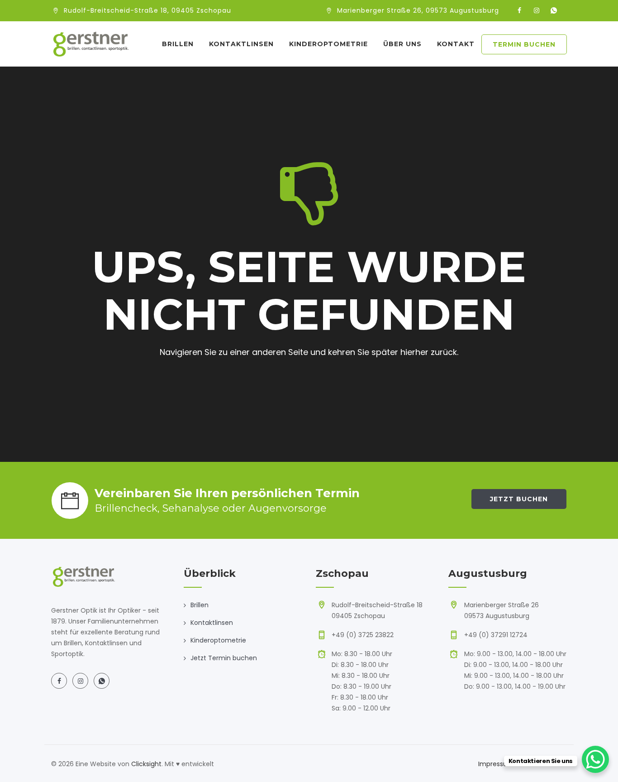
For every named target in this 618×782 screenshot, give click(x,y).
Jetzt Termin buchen (223, 657)
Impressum (496, 763)
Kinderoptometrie (328, 44)
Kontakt (456, 44)
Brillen (178, 44)
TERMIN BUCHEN (524, 44)
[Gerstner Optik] (90, 44)
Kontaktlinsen (241, 44)
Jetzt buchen (519, 499)
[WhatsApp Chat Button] (595, 759)
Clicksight (146, 763)
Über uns (402, 44)
